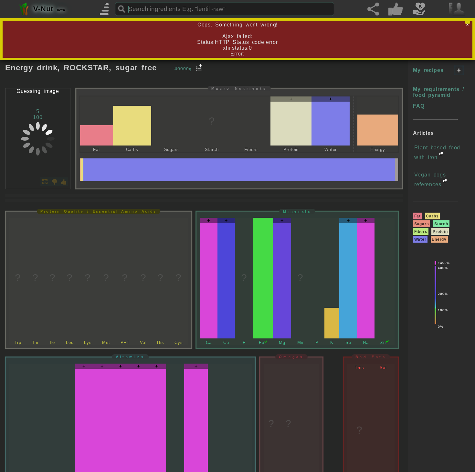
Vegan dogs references (430, 179)
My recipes (428, 70)
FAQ (419, 106)
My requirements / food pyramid (438, 92)
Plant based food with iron (437, 152)
